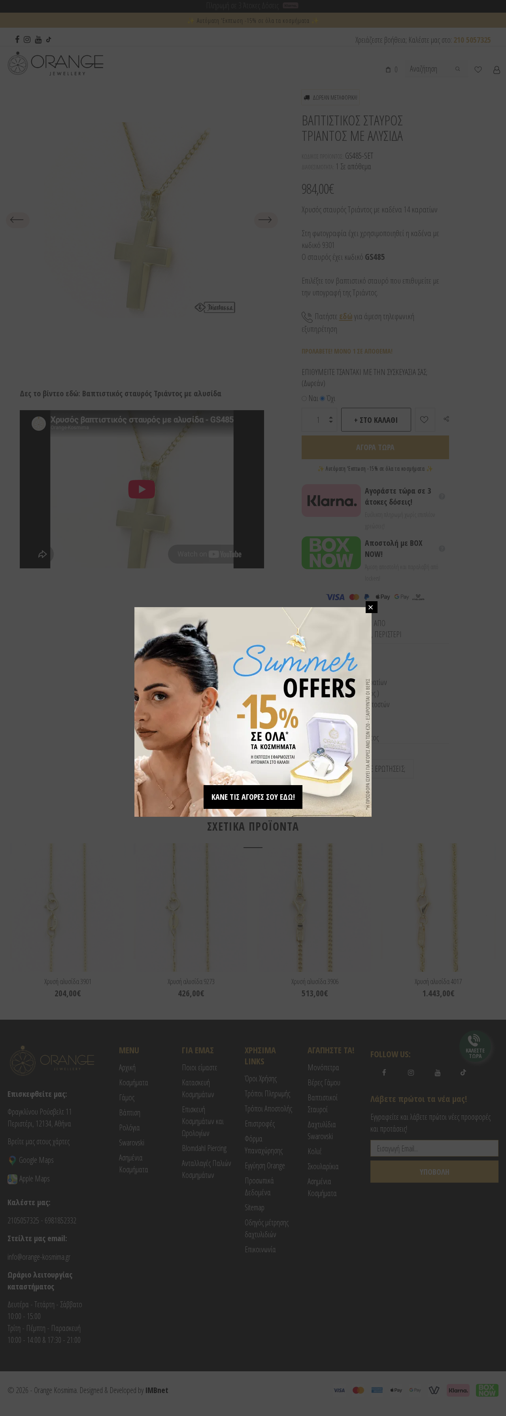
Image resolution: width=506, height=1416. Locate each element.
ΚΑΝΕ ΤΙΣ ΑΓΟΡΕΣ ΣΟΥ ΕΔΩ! (253, 796)
